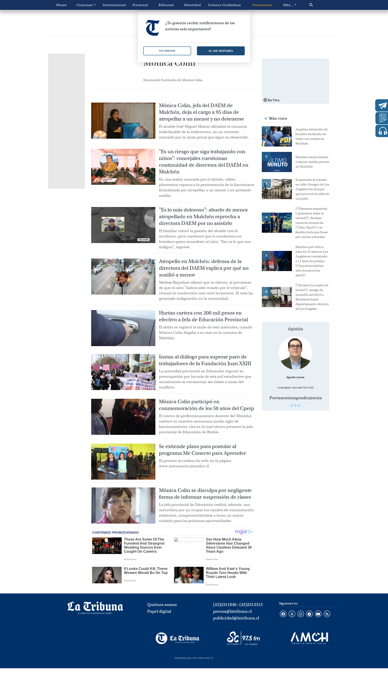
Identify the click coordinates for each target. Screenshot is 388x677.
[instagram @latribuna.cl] (300, 614)
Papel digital (159, 611)
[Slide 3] (299, 405)
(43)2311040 (224, 604)
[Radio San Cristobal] (243, 638)
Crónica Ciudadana (224, 5)
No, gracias (167, 50)
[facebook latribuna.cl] (283, 614)
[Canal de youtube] (318, 614)
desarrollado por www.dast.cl (194, 657)
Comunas (85, 5)
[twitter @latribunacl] (292, 614)
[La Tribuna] (177, 638)
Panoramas (262, 5)
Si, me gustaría (221, 50)
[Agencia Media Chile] (309, 638)
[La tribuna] (95, 609)
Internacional (114, 5)
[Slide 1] (292, 405)
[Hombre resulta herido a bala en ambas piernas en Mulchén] (278, 162)
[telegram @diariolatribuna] (309, 614)
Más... (288, 5)
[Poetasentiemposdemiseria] (295, 353)
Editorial (166, 5)
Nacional (140, 5)
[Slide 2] (295, 405)
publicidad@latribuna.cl (236, 618)
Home (61, 5)
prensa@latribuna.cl (232, 611)
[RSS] (327, 614)
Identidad (192, 5)
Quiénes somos (162, 604)
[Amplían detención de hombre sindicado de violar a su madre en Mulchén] (278, 136)
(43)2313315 (251, 604)
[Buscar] (320, 4)
